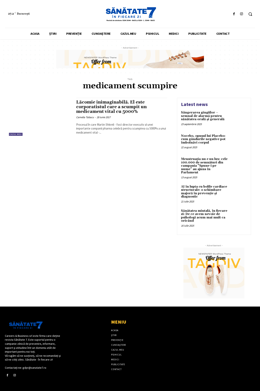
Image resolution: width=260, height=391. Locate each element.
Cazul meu (16, 134)
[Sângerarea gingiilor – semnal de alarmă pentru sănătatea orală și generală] (238, 118)
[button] (250, 14)
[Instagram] (241, 14)
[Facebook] (234, 14)
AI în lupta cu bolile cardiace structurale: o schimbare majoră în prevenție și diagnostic (204, 192)
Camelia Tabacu (85, 117)
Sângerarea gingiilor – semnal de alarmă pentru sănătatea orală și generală (202, 116)
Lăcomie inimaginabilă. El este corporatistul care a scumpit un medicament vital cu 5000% (111, 107)
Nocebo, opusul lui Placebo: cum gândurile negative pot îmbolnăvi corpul (203, 139)
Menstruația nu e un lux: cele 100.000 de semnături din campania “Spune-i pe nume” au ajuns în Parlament (204, 165)
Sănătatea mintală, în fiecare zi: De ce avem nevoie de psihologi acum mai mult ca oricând (204, 216)
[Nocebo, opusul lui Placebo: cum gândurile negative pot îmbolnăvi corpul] (238, 142)
